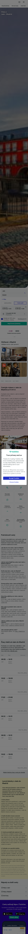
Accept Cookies (14, 478)
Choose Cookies (14, 482)
